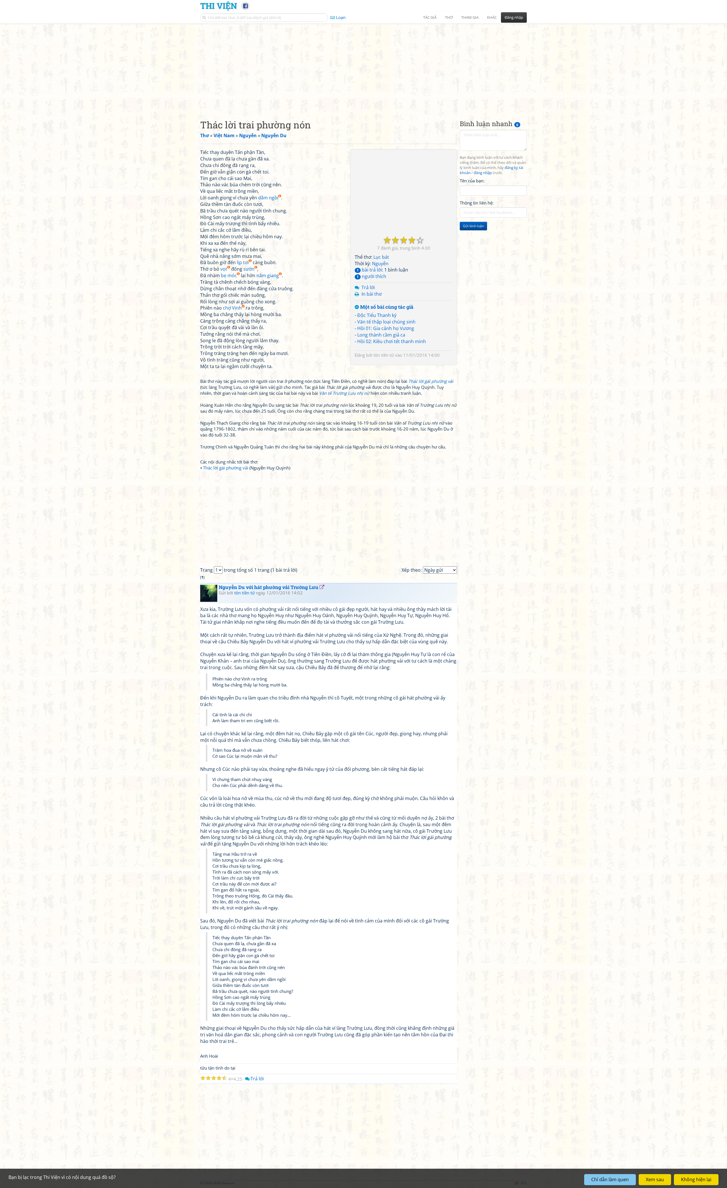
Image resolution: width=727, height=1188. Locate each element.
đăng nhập (483, 172)
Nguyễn (380, 263)
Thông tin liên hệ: (477, 203)
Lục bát (381, 257)
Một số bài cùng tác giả (386, 307)
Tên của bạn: (472, 180)
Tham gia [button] (470, 17)
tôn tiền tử (383, 355)
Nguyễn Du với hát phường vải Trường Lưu (268, 587)
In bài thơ (372, 294)
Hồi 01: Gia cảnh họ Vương (385, 328)
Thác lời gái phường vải (430, 381)
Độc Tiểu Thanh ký (376, 315)
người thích (371, 276)
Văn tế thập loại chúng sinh (386, 322)
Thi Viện (218, 5)
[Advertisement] (363, 67)
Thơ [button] (449, 17)
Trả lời (368, 287)
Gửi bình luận (473, 226)
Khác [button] (492, 17)
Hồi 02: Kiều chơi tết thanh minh (391, 341)
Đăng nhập (514, 17)
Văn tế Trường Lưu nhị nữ (344, 393)
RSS (524, 1183)
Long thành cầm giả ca (381, 335)
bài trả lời (369, 270)
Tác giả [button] (429, 17)
